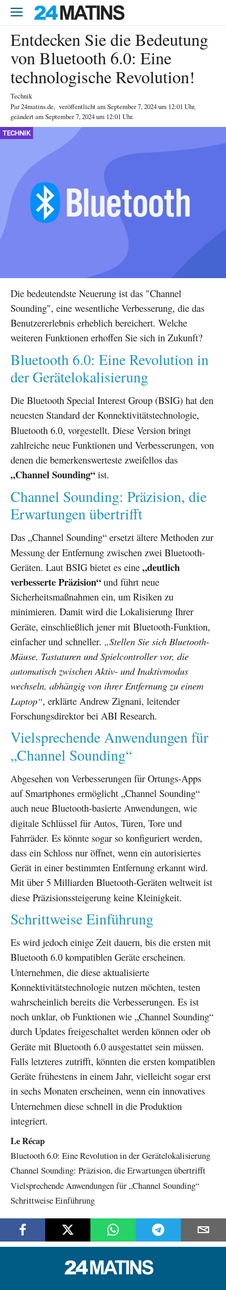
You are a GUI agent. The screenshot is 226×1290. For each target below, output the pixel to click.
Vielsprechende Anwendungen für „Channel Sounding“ (105, 1185)
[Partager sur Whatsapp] (113, 1230)
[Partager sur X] (67, 1230)
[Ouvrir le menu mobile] (17, 12)
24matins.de (37, 106)
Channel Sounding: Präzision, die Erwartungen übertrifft (108, 1170)
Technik (21, 96)
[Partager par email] (203, 1230)
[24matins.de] (113, 1272)
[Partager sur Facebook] (22, 1230)
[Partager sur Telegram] (158, 1230)
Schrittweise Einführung (53, 1200)
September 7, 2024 (132, 106)
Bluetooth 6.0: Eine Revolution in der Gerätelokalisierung (110, 1155)
